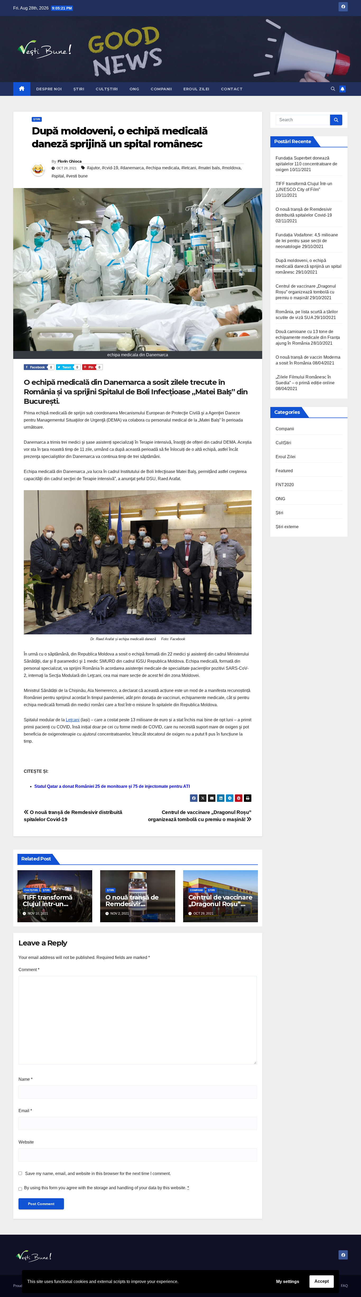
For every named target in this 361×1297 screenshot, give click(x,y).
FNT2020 (285, 485)
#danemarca (132, 168)
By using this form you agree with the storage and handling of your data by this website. (106, 1188)
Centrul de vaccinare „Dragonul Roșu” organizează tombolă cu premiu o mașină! (306, 292)
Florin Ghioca (70, 161)
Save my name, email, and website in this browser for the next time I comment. (98, 1173)
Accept (321, 1281)
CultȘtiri (107, 89)
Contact (232, 89)
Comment (28, 969)
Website (26, 1142)
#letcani (188, 168)
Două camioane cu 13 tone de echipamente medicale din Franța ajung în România (308, 337)
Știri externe (287, 527)
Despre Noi (49, 89)
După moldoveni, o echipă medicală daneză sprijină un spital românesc (308, 266)
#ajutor (93, 168)
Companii (161, 89)
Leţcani (73, 720)
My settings (287, 1281)
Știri (78, 89)
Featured (284, 471)
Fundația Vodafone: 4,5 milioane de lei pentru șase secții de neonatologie (307, 241)
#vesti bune (77, 176)
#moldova (231, 168)
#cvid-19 (110, 168)
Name (25, 1079)
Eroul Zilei (196, 89)
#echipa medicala (162, 168)
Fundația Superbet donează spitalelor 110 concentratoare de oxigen (306, 164)
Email (25, 1110)
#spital (58, 176)
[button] (333, 89)
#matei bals (209, 168)
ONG (134, 89)
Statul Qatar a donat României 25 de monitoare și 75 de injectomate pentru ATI (112, 786)
